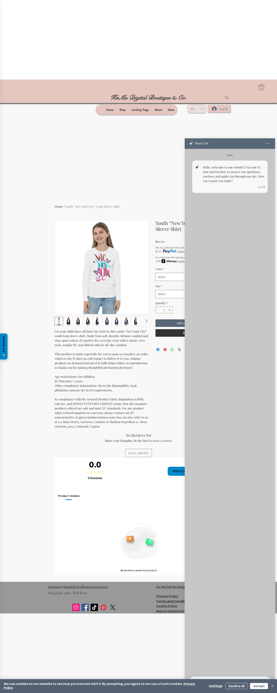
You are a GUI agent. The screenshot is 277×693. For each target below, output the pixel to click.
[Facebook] (85, 607)
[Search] (227, 98)
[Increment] (170, 310)
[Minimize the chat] (267, 144)
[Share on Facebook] (158, 349)
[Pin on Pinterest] (165, 349)
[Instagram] (76, 607)
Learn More (183, 251)
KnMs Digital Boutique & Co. (148, 98)
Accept (259, 686)
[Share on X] (179, 349)
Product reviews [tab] (69, 496)
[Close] (272, 686)
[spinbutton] (164, 310)
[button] (261, 87)
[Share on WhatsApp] (172, 349)
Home (59, 206)
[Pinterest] (103, 607)
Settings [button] (215, 686)
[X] (112, 607)
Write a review (182, 471)
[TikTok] (94, 607)
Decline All (237, 686)
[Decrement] (158, 310)
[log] (230, 411)
